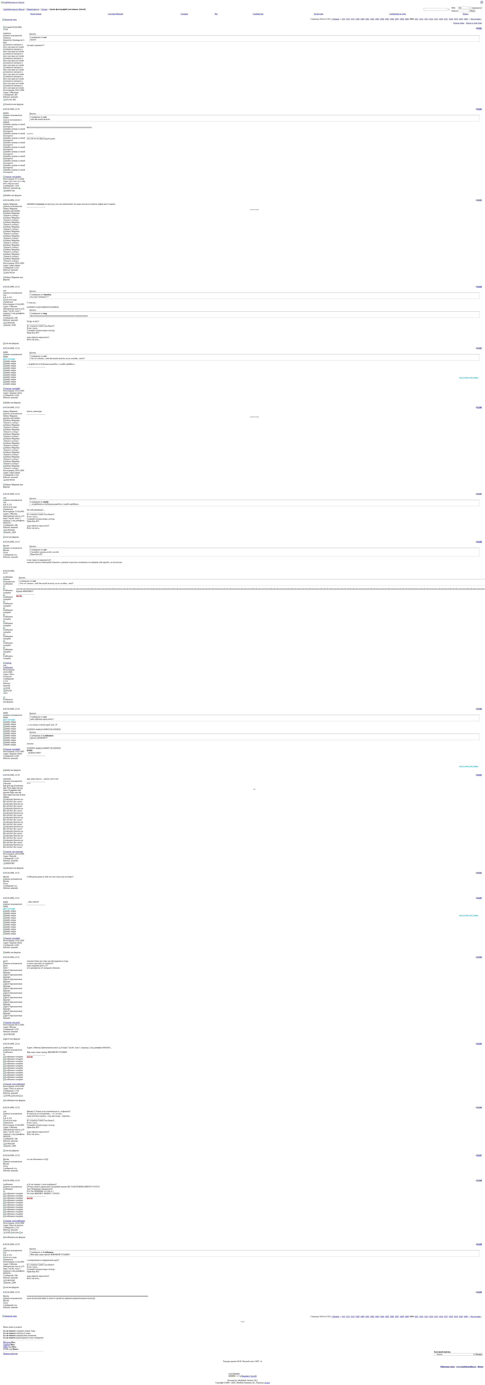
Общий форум (33, 9)
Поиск (465, 14)
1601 (367, 19)
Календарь (318, 14)
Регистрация (35, 14)
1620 (461, 19)
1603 (377, 19)
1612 (421, 19)
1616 (441, 19)
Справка (184, 14)
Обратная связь (447, 1367)
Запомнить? (477, 8)
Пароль (455, 11)
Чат (216, 14)
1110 (348, 19)
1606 (392, 19)
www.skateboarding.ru (466, 1367)
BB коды (7, 1342)
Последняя (476, 19)
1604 (382, 19)
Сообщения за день (397, 14)
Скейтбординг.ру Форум (13, 9)
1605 (387, 19)
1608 (402, 19)
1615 (436, 19)
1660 (466, 19)
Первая (335, 19)
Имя (453, 8)
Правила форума (10, 1354)
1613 (426, 19)
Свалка (44, 9)
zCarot (267, 1383)
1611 (416, 19)
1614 (431, 19)
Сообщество (258, 14)
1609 (407, 19)
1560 (357, 19)
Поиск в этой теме (474, 23)
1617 (446, 19)
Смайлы (6, 1344)
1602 (372, 19)
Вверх (480, 1367)
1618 (451, 19)
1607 (397, 19)
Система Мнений (115, 14)
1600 (362, 19)
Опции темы (458, 23)
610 (343, 19)
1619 (456, 19)
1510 (352, 19)
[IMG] (5, 1347)
